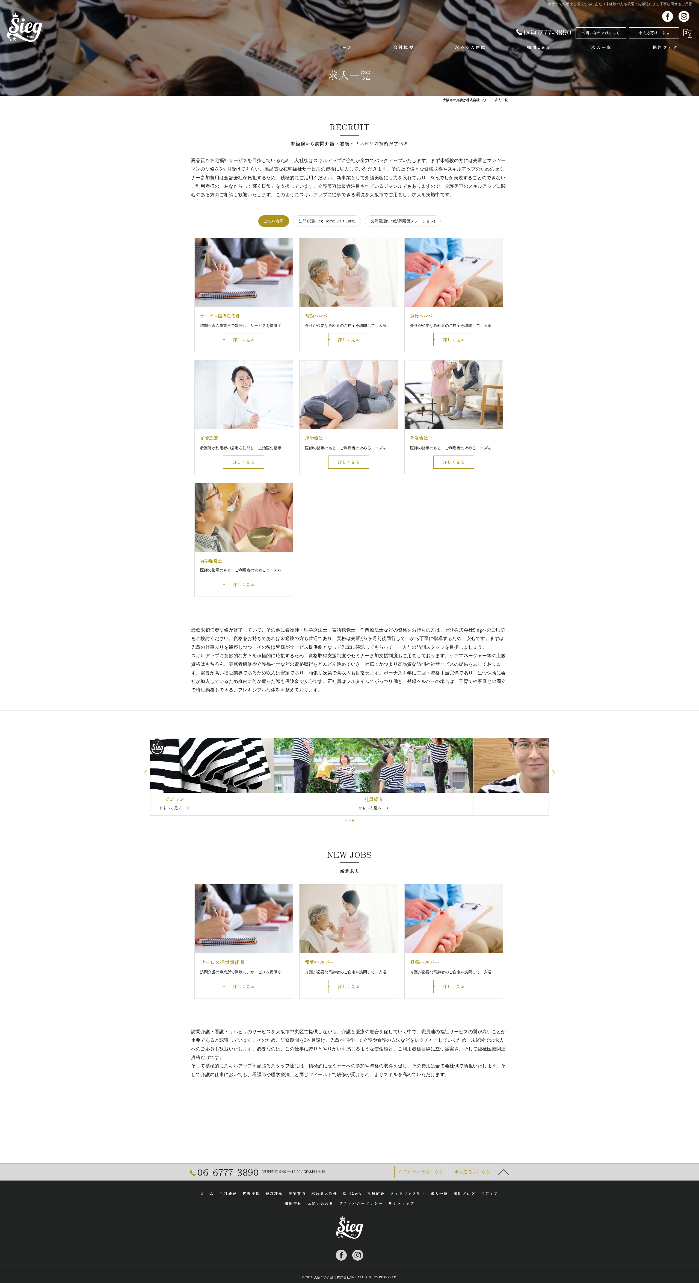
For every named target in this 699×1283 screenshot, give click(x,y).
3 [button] (353, 820)
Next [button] (553, 772)
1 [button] (346, 820)
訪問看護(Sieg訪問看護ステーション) (403, 221)
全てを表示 (273, 221)
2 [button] (350, 820)
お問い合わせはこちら (601, 33)
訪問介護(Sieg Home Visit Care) (327, 221)
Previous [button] (145, 772)
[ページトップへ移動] (503, 1172)
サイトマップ (401, 1203)
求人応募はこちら (654, 33)
